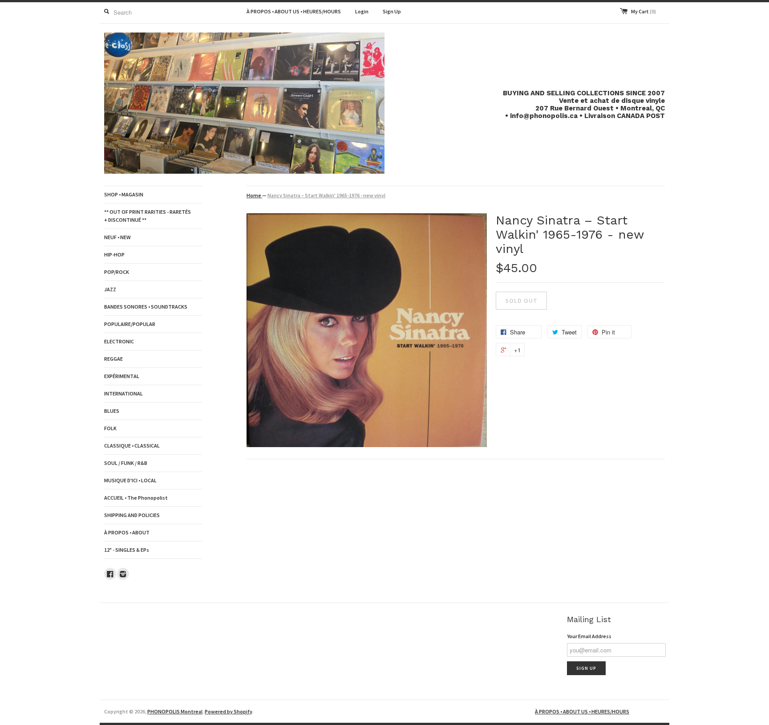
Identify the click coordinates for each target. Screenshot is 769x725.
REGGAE (113, 358)
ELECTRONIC (119, 341)
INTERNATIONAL (123, 393)
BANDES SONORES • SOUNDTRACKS (145, 306)
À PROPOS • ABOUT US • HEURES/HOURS (294, 11)
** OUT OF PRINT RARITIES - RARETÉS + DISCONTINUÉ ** (147, 215)
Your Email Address (589, 636)
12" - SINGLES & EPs (126, 549)
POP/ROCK (116, 272)
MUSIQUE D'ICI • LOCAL (130, 480)
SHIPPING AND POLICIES (132, 515)
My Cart (643, 11)
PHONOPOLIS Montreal (174, 711)
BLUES (111, 410)
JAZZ (110, 289)
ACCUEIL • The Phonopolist (136, 497)
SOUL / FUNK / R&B (125, 463)
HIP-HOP (114, 254)
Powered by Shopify (228, 711)
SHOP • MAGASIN (123, 194)
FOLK (110, 428)
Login (361, 11)
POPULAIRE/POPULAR (129, 324)
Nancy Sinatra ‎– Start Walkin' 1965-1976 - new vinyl (326, 195)
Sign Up (392, 11)
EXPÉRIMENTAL (121, 376)
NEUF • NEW (117, 237)
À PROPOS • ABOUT (127, 532)
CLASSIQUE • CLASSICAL (132, 445)
